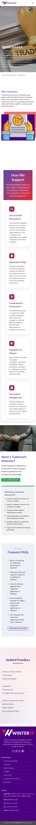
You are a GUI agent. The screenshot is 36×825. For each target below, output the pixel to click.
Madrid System (8, 704)
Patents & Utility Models (11, 672)
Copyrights (6, 686)
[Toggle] (8, 560)
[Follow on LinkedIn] (22, 751)
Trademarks (21, 75)
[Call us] (19, 751)
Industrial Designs (9, 679)
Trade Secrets (7, 690)
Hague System (8, 707)
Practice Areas (11, 75)
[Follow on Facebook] (13, 751)
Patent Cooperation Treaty (13, 700)
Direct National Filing (10, 711)
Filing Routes (7, 782)
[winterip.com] (9, 3)
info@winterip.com (12, 799)
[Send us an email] (16, 751)
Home (3, 75)
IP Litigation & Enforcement (13, 693)
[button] (33, 3)
